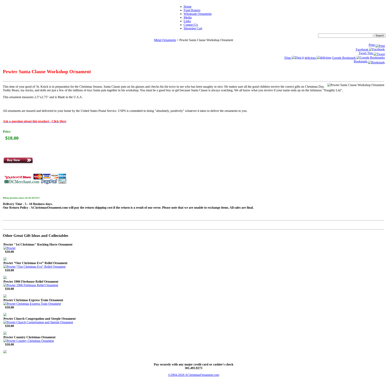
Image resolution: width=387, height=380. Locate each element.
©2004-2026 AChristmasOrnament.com (193, 375)
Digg (288, 57)
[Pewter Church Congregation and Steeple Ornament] (38, 322)
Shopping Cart (193, 28)
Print (372, 45)
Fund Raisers (192, 10)
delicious (311, 57)
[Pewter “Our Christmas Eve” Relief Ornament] (34, 266)
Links (187, 21)
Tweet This (366, 53)
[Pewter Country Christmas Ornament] (28, 341)
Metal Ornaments (165, 40)
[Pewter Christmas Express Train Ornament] (32, 303)
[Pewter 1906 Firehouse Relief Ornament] (30, 285)
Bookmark (361, 61)
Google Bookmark (344, 57)
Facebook (362, 49)
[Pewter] (9, 248)
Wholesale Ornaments (198, 14)
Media (188, 17)
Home (187, 6)
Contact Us (191, 24)
